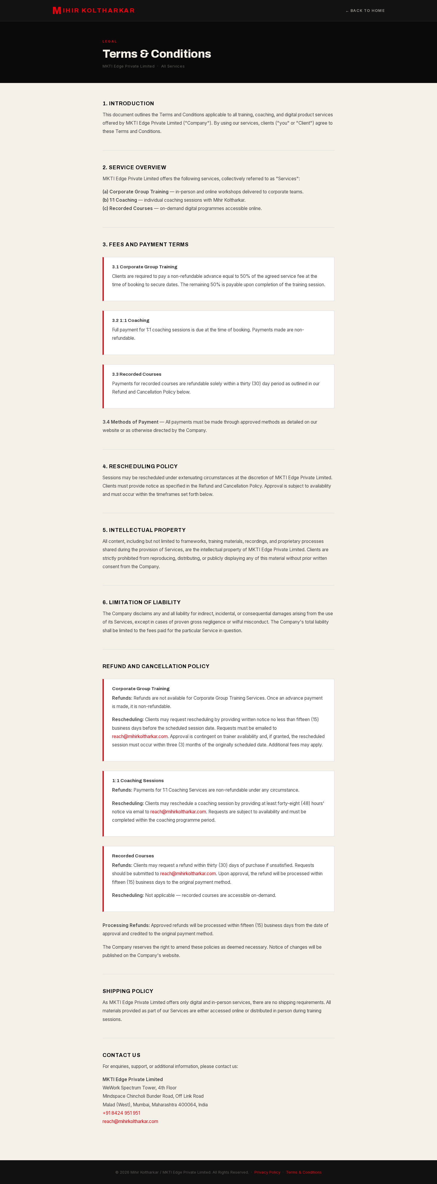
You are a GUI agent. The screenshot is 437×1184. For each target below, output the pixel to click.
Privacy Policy (267, 1172)
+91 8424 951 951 (121, 1113)
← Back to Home (365, 10)
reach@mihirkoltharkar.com (140, 736)
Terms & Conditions (304, 1172)
